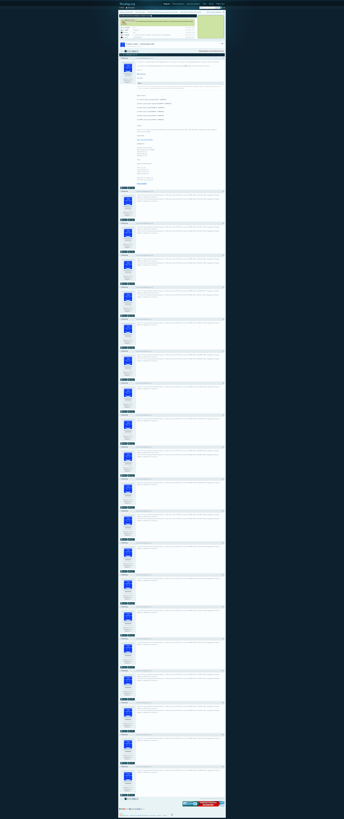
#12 (223, 510)
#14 (223, 574)
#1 (223, 58)
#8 (223, 383)
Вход (122, 7)
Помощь (159, 815)
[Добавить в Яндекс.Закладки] (141, 809)
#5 (223, 287)
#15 (223, 606)
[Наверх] (172, 815)
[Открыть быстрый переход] (223, 12)
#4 (223, 255)
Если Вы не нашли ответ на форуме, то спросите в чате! (135, 15)
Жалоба (132, 187)
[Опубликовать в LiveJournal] (128, 809)
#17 (223, 670)
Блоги (211, 4)
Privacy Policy (153, 815)
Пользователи (178, 4)
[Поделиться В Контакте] (139, 809)
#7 (223, 351)
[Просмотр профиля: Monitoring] (128, 67)
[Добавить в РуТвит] (135, 809)
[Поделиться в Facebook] (120, 809)
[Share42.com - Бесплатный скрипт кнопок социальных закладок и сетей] (143, 809)
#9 (223, 415)
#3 (223, 223)
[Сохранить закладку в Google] (122, 809)
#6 (223, 319)
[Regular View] (121, 55)
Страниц (122, 51)
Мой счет (165, 815)
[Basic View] (124, 55)
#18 (223, 702)
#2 (223, 191)
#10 (223, 447)
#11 (223, 479)
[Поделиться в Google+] (124, 809)
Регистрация (130, 7)
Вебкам (121, 813)
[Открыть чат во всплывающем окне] (151, 15)
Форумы (166, 4)
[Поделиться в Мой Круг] (131, 809)
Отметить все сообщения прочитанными (139, 815)
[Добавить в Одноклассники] (133, 809)
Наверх (124, 187)
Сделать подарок (193, 4)
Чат (204, 4)
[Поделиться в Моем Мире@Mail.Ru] (130, 809)
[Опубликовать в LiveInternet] (126, 809)
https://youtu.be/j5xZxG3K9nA (145, 139)
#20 (223, 766)
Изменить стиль (125, 815)
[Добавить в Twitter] (137, 809)
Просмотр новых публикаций (213, 12)
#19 (223, 734)
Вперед (133, 51)
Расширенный (224, 8)
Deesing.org (127, 4)
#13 (223, 542)
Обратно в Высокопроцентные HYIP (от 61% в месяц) (212, 798)
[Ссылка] (141, 74)
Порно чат (220, 4)
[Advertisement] (209, 27)
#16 (223, 638)
